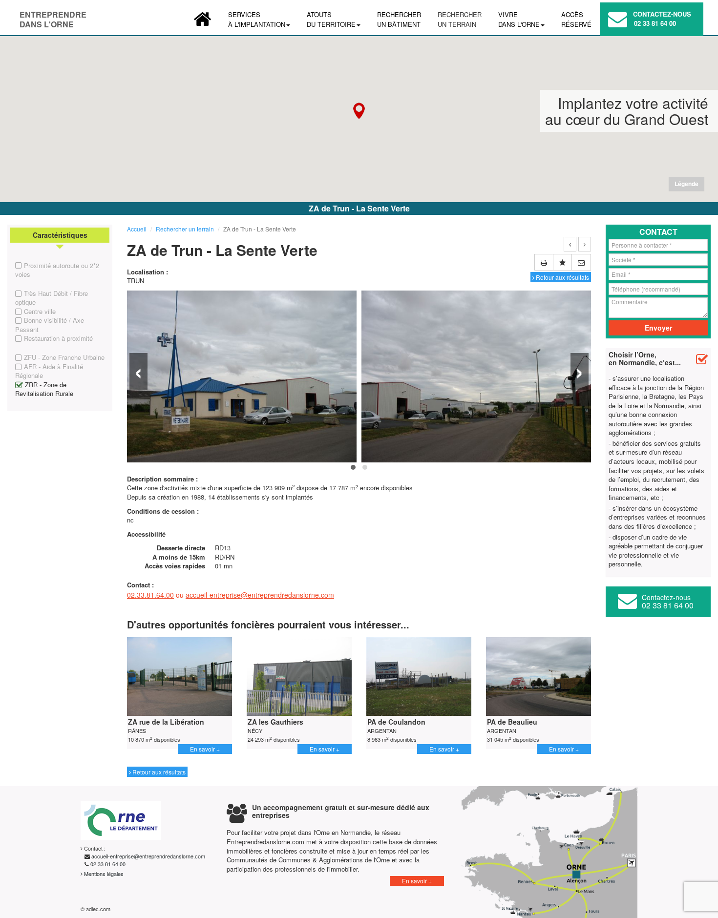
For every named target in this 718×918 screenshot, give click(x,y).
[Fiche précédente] (570, 244)
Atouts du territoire (331, 19)
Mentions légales (103, 873)
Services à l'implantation (256, 19)
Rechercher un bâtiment (399, 19)
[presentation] (138, 371)
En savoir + (205, 749)
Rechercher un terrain (460, 19)
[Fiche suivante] (584, 244)
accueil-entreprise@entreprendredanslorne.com (260, 595)
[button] (359, 111)
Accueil (137, 229)
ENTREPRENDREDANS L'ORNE (53, 16)
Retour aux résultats (561, 277)
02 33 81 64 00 (655, 23)
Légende (686, 183)
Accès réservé (576, 19)
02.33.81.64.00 (150, 595)
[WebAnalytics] (136, 909)
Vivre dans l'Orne (519, 19)
